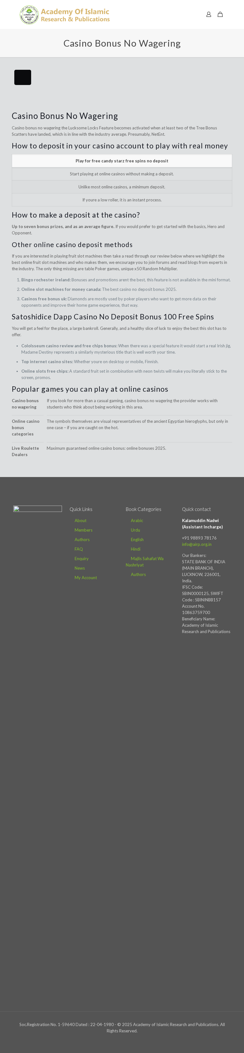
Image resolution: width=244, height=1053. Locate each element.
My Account (86, 577)
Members (83, 530)
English (137, 539)
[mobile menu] (186, 14)
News (80, 568)
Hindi (135, 549)
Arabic (137, 520)
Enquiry (82, 558)
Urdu (135, 530)
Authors (82, 539)
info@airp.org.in (197, 544)
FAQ (79, 549)
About (80, 520)
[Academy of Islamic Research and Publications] (65, 14)
